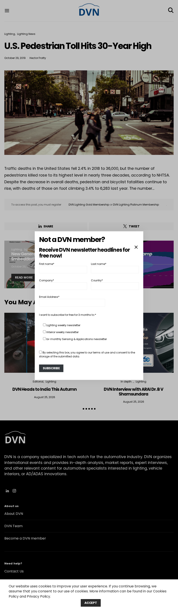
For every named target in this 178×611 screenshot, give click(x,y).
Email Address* (49, 297)
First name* (46, 264)
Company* (46, 280)
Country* (97, 280)
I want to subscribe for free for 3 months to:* (67, 315)
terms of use (101, 352)
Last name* (98, 264)
